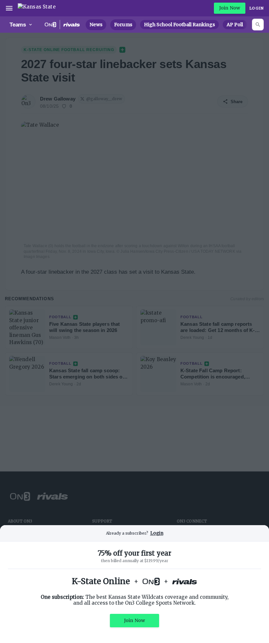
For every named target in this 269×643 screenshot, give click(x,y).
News (96, 25)
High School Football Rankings (179, 25)
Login (256, 8)
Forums (123, 25)
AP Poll (235, 25)
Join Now (229, 8)
